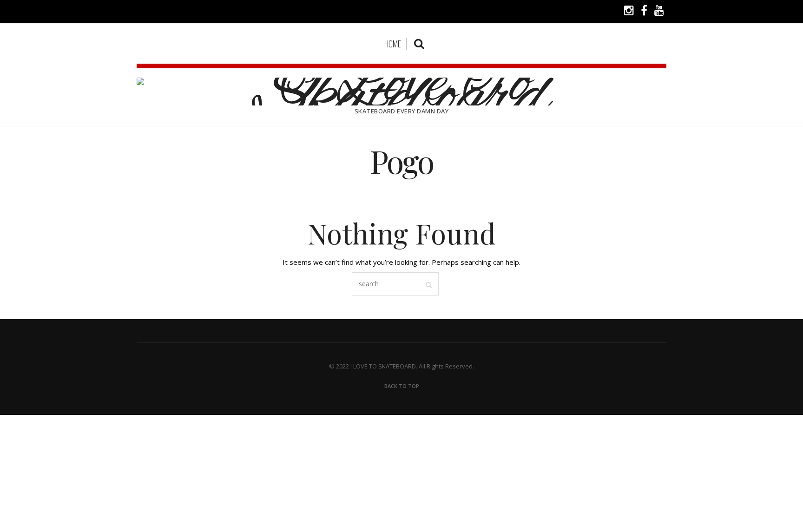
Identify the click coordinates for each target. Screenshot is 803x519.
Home (392, 44)
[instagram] (629, 11)
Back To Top (401, 385)
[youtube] (659, 11)
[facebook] (644, 11)
